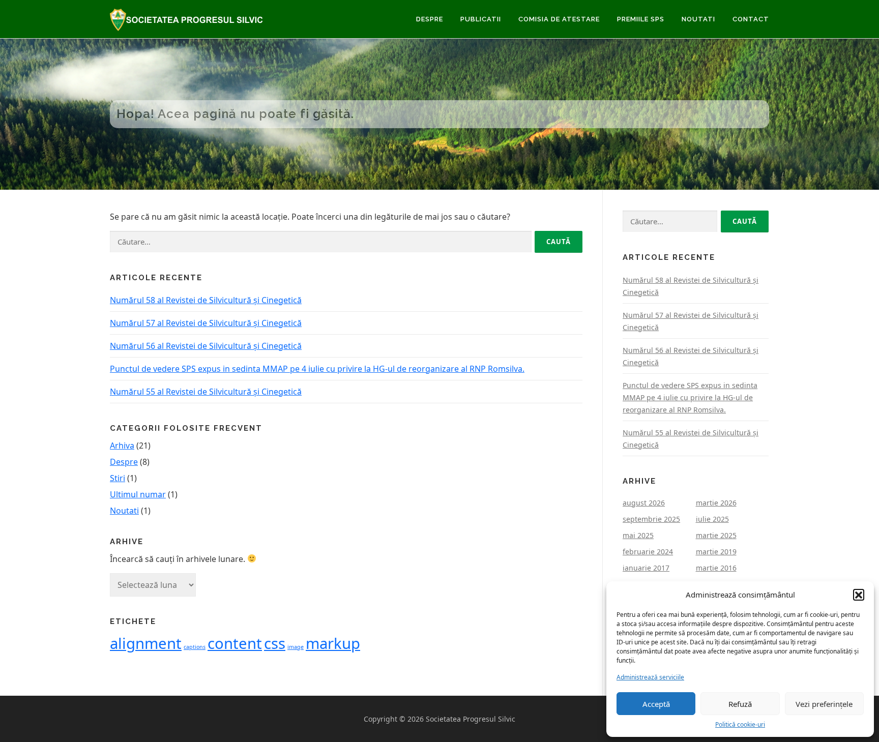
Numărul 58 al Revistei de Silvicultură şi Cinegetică (206, 300)
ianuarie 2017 (646, 568)
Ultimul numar (138, 494)
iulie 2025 (712, 519)
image (295, 646)
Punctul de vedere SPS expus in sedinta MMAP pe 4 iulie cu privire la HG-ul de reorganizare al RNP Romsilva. (317, 368)
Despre (429, 19)
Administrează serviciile (650, 677)
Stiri (117, 478)
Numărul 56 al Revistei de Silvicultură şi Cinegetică (206, 345)
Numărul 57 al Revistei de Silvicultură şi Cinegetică (206, 323)
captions (195, 646)
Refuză (740, 704)
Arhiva (122, 445)
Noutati (698, 19)
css (274, 643)
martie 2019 (716, 551)
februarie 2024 (648, 551)
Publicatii (480, 19)
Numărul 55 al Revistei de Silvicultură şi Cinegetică (206, 391)
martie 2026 (716, 503)
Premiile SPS (640, 19)
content (235, 643)
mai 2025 (638, 535)
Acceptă (656, 704)
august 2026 (644, 503)
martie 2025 (716, 535)
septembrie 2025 (651, 519)
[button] (859, 594)
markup (333, 643)
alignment (146, 643)
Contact (750, 19)
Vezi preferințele (824, 704)
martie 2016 (716, 568)
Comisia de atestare (559, 19)
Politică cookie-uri (740, 724)
